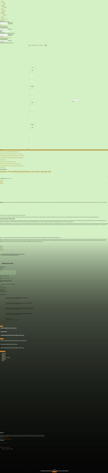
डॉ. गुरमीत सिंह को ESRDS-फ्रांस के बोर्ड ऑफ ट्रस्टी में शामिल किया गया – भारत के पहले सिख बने (54, 470)
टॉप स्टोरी (54, 469)
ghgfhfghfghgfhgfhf (4, 331)
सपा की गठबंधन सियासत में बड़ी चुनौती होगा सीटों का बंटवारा (9, 344)
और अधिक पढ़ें (54, 471)
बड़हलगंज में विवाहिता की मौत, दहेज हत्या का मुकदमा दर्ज (8, 328)
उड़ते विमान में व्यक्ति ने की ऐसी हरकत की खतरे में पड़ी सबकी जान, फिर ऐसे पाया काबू (12, 335)
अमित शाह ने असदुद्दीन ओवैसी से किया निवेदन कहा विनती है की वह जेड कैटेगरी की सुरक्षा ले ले (13, 340)
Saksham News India (7, 447)
